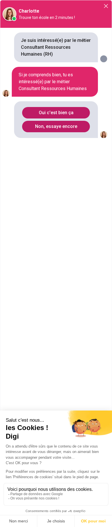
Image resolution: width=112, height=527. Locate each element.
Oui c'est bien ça (56, 112)
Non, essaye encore (56, 126)
